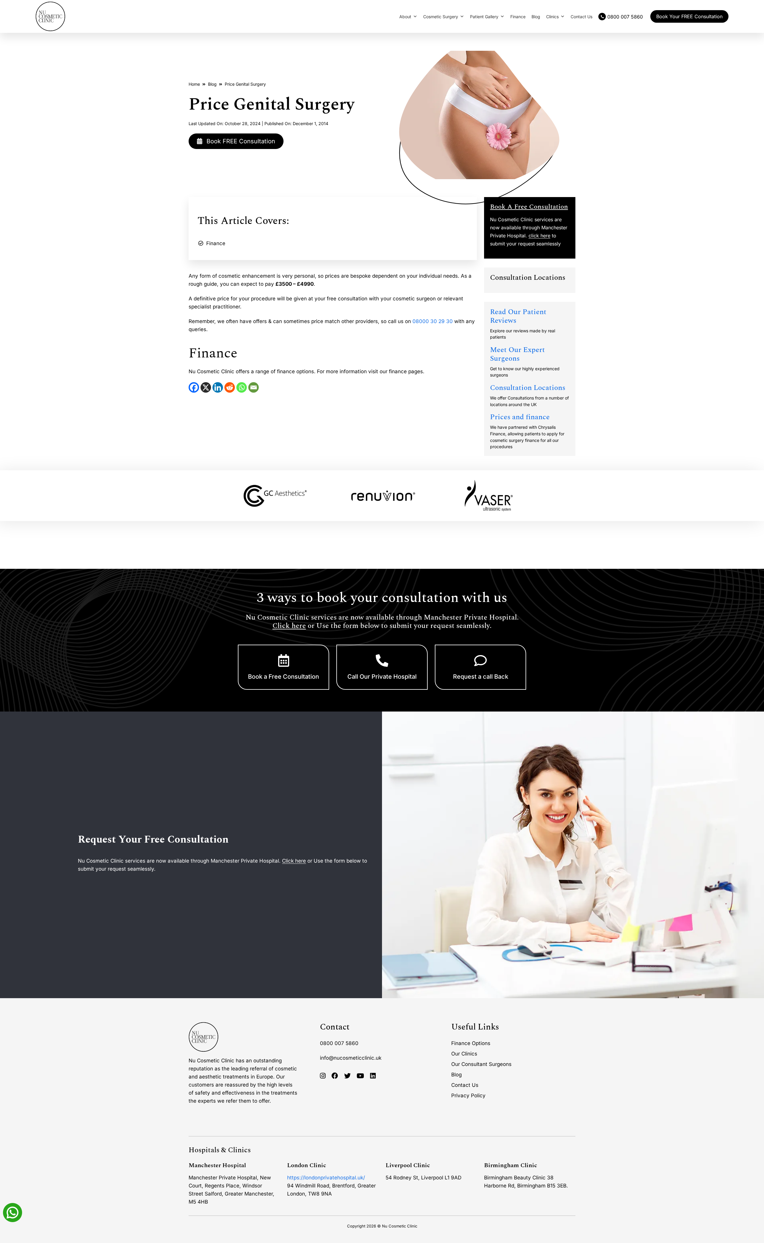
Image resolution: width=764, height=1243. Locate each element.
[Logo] (50, 16)
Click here (289, 625)
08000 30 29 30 (432, 321)
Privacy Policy (468, 1095)
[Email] (253, 387)
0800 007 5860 (339, 1043)
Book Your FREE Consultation (689, 16)
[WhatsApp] (241, 387)
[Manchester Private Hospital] (203, 1037)
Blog (536, 16)
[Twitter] (347, 1076)
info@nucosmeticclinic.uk (350, 1058)
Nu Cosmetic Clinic (399, 1226)
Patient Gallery (484, 16)
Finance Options (470, 1043)
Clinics (552, 16)
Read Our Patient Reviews (518, 316)
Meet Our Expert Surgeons (517, 354)
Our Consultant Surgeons (481, 1064)
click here (539, 236)
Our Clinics (464, 1054)
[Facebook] (194, 387)
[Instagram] (323, 1076)
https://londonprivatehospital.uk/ (326, 1178)
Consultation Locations (527, 387)
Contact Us (581, 16)
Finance (518, 16)
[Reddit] (229, 387)
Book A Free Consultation (529, 207)
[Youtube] (360, 1076)
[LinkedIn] (217, 387)
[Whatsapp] (12, 1212)
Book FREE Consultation (240, 141)
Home (194, 84)
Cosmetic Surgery (440, 16)
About (405, 16)
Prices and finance (520, 417)
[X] (206, 387)
